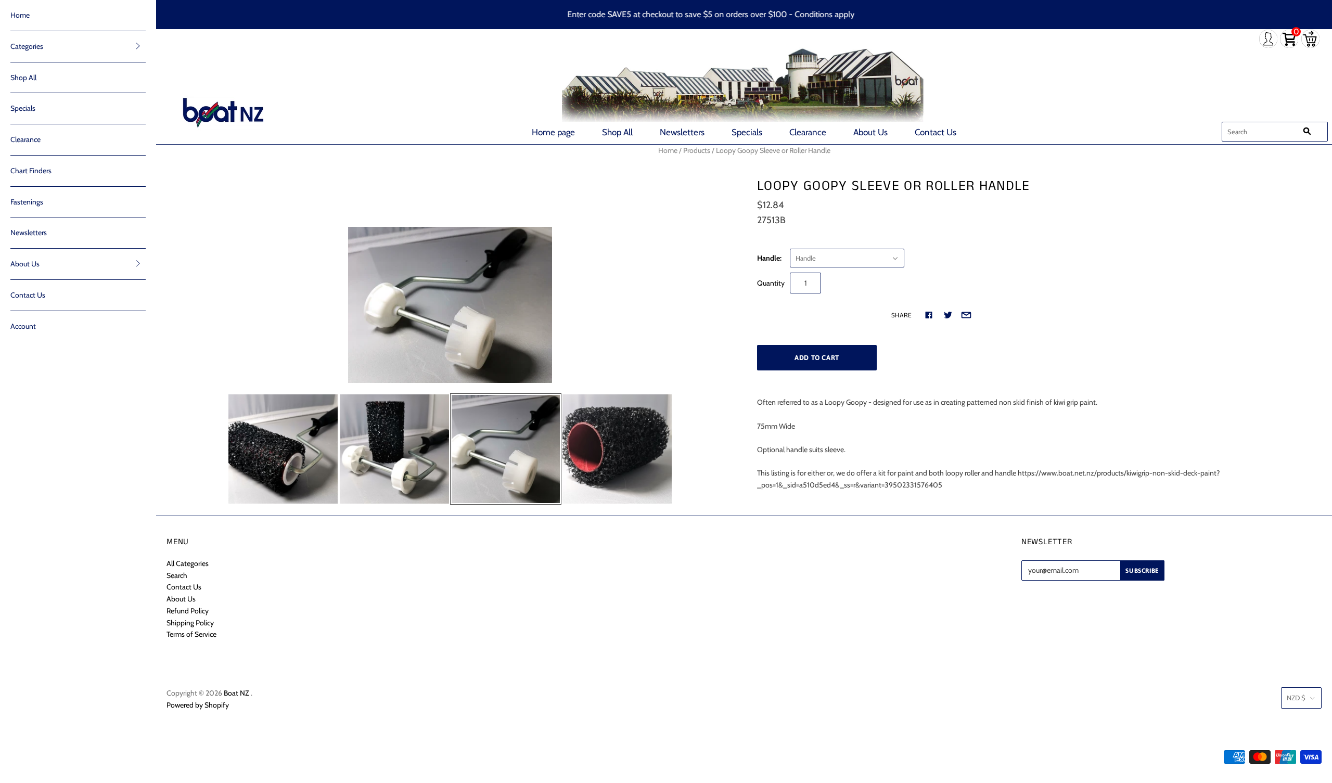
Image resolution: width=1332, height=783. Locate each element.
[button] (138, 46)
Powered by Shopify (197, 705)
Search (176, 575)
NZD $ (1296, 698)
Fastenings (26, 202)
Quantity (771, 283)
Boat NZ (236, 693)
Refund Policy (187, 610)
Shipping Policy (190, 622)
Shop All (617, 132)
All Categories (187, 563)
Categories (26, 46)
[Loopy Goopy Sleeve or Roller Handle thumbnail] (283, 449)
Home (20, 15)
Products (696, 150)
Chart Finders (31, 170)
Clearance (807, 132)
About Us (870, 132)
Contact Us (935, 132)
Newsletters (682, 132)
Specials (747, 132)
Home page (553, 132)
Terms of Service (191, 634)
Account (23, 326)
